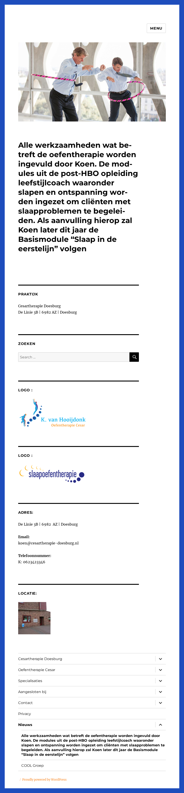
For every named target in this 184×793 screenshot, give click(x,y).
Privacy (24, 714)
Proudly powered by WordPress (44, 780)
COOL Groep (32, 765)
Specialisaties (30, 681)
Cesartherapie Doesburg (40, 659)
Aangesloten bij (32, 692)
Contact (25, 703)
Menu (156, 28)
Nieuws (25, 725)
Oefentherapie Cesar (36, 670)
